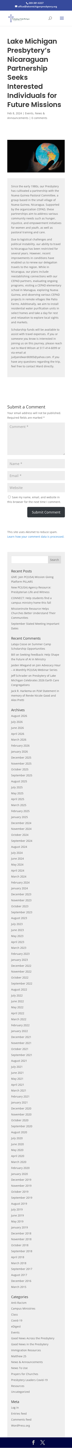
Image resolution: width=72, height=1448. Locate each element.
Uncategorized (20, 1392)
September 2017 (21, 1269)
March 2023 (18, 948)
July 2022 (17, 995)
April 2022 (17, 1013)
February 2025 (20, 811)
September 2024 (21, 841)
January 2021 (19, 1102)
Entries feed (19, 1413)
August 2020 (19, 1132)
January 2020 (19, 1174)
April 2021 (17, 1084)
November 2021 (21, 1043)
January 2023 (19, 960)
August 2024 (19, 847)
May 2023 (17, 936)
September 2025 (21, 775)
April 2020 (17, 1156)
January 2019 (19, 1227)
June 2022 (17, 1001)
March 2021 (18, 1090)
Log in (15, 1407)
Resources (17, 1386)
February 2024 (20, 882)
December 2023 (21, 894)
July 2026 (17, 722)
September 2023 (21, 912)
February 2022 (20, 1025)
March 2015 (18, 1287)
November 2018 (21, 1239)
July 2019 (17, 1209)
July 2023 (17, 924)
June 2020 (17, 1144)
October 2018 (19, 1245)
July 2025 (17, 787)
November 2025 (21, 763)
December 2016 (21, 1281)
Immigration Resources (26, 1350)
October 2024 (19, 835)
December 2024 (21, 823)
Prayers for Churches (24, 1374)
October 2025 (19, 769)
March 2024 (18, 876)
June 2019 (17, 1215)
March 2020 (18, 1162)
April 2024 (17, 870)
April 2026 (17, 734)
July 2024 (17, 853)
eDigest (16, 1326)
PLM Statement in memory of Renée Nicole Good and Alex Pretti (35, 695)
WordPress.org (20, 1425)
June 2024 (17, 858)
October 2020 (19, 1120)
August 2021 (19, 1061)
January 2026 (19, 751)
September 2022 (21, 983)
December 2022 (21, 966)
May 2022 (17, 1007)
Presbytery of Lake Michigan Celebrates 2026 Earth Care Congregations (35, 680)
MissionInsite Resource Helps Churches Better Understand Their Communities (33, 613)
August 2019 (19, 1203)
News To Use (19, 1368)
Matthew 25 (18, 1356)
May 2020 (17, 1150)
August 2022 (19, 989)
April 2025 (17, 799)
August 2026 (19, 716)
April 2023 (17, 942)
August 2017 (19, 1275)
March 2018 (18, 1263)
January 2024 (19, 888)
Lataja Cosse (19, 644)
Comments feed (21, 1419)
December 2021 (21, 1037)
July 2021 (17, 1067)
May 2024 (17, 864)
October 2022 (19, 977)
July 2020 (17, 1138)
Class (14, 1314)
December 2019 (21, 1179)
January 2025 (19, 817)
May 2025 (17, 793)
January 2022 (19, 1031)
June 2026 (17, 728)
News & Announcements (27, 1362)
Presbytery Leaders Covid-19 (29, 1380)
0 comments (39, 118)
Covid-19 (16, 1320)
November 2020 (21, 1114)
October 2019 (19, 1191)
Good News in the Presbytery (29, 1344)
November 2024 (21, 829)
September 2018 (21, 1251)
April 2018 (17, 1257)
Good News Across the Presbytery (32, 1338)
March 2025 (18, 805)
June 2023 (17, 930)
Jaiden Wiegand (21, 665)
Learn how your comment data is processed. (35, 536)
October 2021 (19, 1049)
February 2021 (20, 1096)
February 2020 (20, 1168)
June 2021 (17, 1073)
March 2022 (18, 1019)
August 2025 (19, 781)
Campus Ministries (23, 1308)
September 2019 (21, 1197)
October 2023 (19, 906)
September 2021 (21, 1055)
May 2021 (17, 1078)
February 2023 (20, 954)
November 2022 (21, 971)
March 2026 (18, 739)
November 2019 (21, 1185)
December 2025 (21, 757)
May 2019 (17, 1221)
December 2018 (21, 1233)
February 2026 (20, 745)
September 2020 (21, 1126)
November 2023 (21, 900)
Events (29, 113)
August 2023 (19, 918)
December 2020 (21, 1108)
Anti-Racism (18, 1303)
